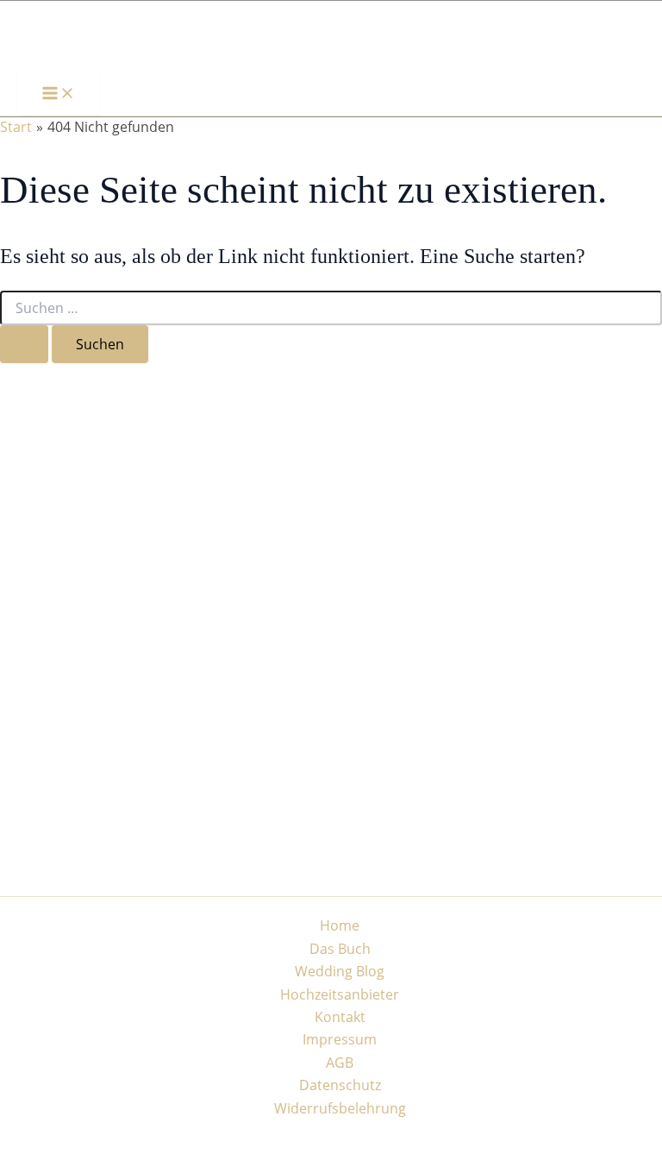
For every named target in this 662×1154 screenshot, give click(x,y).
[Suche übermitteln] (24, 344)
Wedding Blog (339, 971)
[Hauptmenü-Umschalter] (58, 94)
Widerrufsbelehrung (340, 1108)
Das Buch (340, 948)
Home (339, 925)
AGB (339, 1062)
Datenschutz (340, 1085)
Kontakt (340, 1016)
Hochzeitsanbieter (339, 994)
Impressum (340, 1039)
